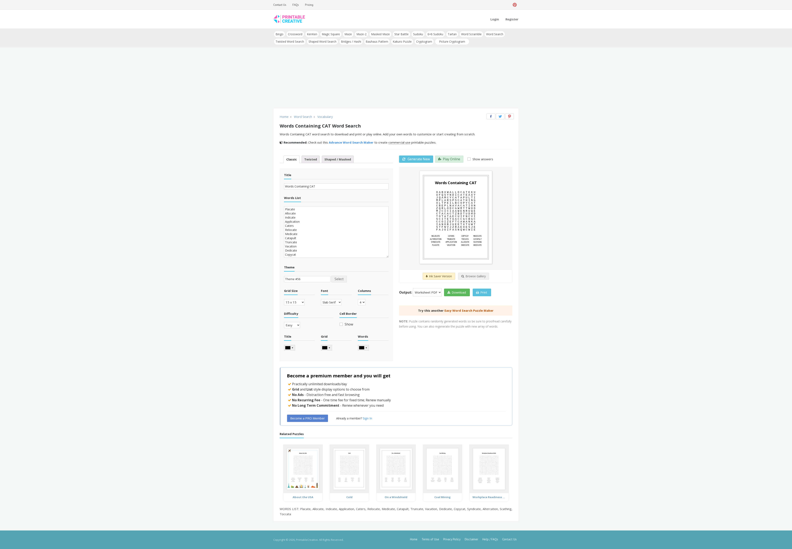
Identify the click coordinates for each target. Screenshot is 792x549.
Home (413, 539)
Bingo (279, 34)
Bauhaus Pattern (377, 41)
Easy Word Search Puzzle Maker (469, 310)
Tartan (452, 34)
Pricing (309, 5)
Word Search (494, 34)
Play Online (451, 159)
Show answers (482, 159)
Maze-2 (361, 34)
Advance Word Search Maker (351, 142)
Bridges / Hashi (351, 41)
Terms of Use (430, 539)
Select (339, 279)
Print (483, 292)
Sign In (367, 418)
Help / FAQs (490, 539)
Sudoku (418, 34)
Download (459, 292)
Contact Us (279, 5)
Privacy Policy (452, 539)
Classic (291, 159)
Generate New (418, 159)
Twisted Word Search (290, 41)
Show (348, 324)
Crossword (295, 34)
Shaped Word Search (322, 41)
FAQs (295, 5)
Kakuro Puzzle (402, 41)
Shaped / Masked (337, 159)
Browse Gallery (476, 276)
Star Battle (401, 34)
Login (494, 19)
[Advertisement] (396, 78)
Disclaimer (471, 539)
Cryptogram (424, 41)
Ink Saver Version (440, 276)
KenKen (312, 34)
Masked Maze (380, 34)
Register (512, 19)
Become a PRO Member (307, 418)
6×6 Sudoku (435, 34)
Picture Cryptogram (452, 41)
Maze (348, 34)
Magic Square (331, 34)
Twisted (310, 159)
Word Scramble (471, 34)
